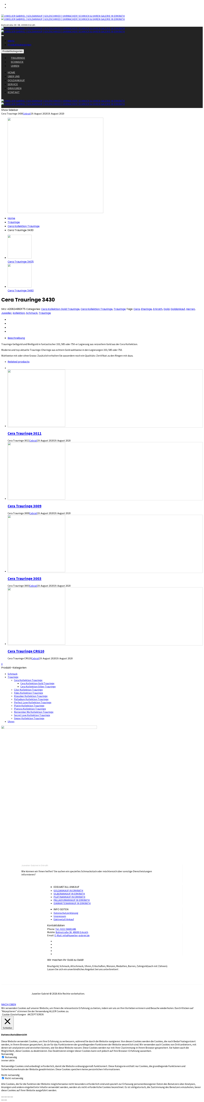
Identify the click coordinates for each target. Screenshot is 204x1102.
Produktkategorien (19, 45)
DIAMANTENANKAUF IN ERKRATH (72, 903)
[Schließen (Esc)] (2, 1096)
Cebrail (27, 113)
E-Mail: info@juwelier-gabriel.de (72, 935)
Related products (18, 362)
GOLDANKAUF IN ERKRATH (68, 890)
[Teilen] (5, 1096)
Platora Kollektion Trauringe (30, 708)
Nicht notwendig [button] (10, 1075)
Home (11, 218)
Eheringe (146, 309)
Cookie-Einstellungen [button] (14, 1014)
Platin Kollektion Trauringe (29, 705)
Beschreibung (16, 338)
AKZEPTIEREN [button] (36, 1014)
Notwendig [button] (7, 1054)
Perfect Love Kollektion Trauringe (32, 702)
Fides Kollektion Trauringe (28, 692)
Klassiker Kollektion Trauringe (30, 696)
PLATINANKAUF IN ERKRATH (69, 896)
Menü (11, 41)
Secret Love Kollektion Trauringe (32, 715)
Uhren (11, 721)
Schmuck (32, 313)
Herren (190, 309)
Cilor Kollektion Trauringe (28, 689)
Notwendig (11, 1057)
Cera (137, 309)
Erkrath (157, 309)
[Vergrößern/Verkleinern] (11, 1096)
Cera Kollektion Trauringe (24, 226)
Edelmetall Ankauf (64, 919)
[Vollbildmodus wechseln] (8, 1096)
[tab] (105, 338)
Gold (166, 309)
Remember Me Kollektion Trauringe (33, 712)
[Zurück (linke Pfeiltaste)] (2, 1100)
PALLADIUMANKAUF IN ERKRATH (72, 900)
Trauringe (14, 222)
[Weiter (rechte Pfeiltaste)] (5, 1100)
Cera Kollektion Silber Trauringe (38, 686)
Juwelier (6, 313)
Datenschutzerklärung (66, 913)
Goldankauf (178, 309)
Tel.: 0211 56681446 (65, 929)
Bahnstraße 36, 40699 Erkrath (72, 932)
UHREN (15, 66)
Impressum (60, 916)
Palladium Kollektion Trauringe (31, 699)
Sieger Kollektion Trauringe (29, 718)
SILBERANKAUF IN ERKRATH (69, 893)
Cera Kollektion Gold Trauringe (60, 309)
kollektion (19, 313)
